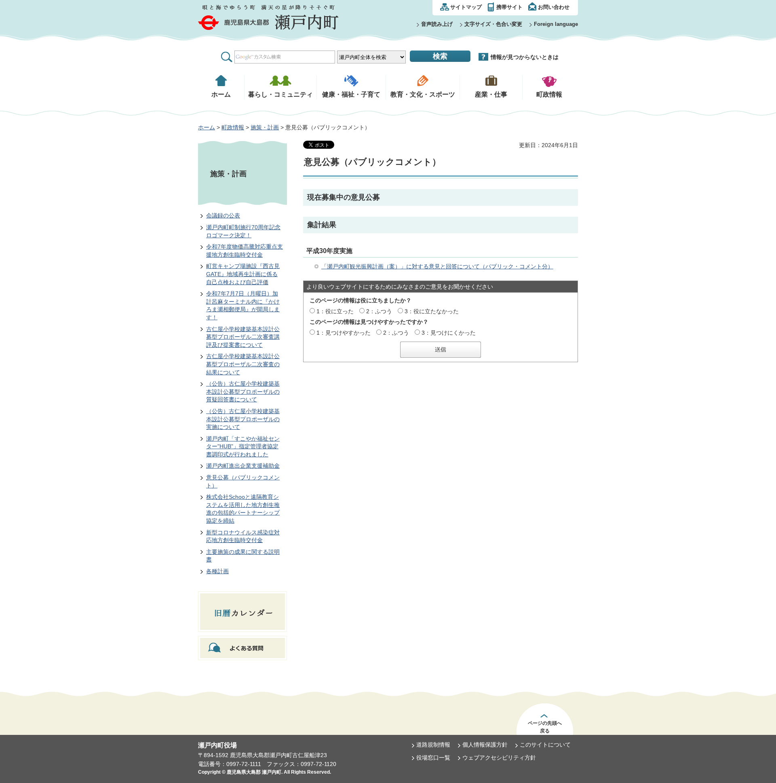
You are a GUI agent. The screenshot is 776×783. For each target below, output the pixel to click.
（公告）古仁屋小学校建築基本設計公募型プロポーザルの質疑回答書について (243, 391)
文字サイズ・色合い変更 (493, 24)
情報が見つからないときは (525, 57)
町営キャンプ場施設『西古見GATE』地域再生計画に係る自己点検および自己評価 (243, 274)
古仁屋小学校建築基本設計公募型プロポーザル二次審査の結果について (243, 364)
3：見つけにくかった (449, 332)
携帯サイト (509, 7)
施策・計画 (265, 127)
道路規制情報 (433, 744)
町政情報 (232, 127)
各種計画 (217, 571)
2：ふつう (379, 311)
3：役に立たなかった (432, 311)
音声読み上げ (437, 24)
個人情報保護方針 (485, 744)
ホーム (206, 127)
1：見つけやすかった (343, 332)
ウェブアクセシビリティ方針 (499, 757)
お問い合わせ (553, 7)
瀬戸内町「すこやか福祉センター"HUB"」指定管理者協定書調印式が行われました (243, 446)
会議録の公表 (223, 215)
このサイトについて (545, 744)
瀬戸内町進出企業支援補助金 (243, 465)
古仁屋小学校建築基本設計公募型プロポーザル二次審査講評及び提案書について (243, 337)
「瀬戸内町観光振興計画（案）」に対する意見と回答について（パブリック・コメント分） (437, 266)
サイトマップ (466, 7)
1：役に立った (335, 311)
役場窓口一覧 (433, 757)
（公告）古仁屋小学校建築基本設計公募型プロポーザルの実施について (243, 419)
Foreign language (556, 24)
